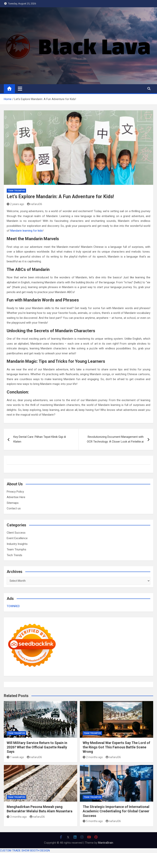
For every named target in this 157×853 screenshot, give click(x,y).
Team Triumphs (16, 190)
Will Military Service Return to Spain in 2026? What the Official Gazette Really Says (37, 747)
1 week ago (17, 757)
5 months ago (94, 821)
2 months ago (94, 757)
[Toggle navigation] (20, 88)
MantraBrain (105, 842)
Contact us (14, 508)
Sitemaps (13, 503)
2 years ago (17, 204)
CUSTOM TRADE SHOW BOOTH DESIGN (25, 850)
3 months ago (18, 816)
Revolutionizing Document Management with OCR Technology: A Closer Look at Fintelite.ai (115, 439)
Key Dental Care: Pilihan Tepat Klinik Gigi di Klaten (39, 439)
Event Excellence (17, 538)
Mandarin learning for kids (26, 230)
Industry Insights (17, 544)
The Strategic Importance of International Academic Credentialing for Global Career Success (116, 811)
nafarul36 (36, 204)
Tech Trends (14, 555)
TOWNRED (13, 606)
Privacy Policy (15, 491)
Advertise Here (16, 497)
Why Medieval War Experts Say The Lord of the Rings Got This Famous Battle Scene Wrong (116, 747)
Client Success (16, 532)
